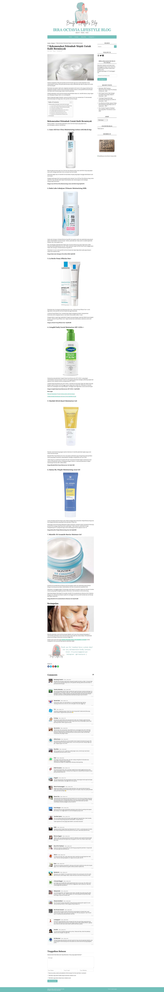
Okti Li (55, 854)
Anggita (56, 778)
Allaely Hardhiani (58, 901)
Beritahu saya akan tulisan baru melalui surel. (60, 978)
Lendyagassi (57, 919)
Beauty (53, 43)
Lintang (56, 718)
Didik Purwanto (58, 768)
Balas (92, 685)
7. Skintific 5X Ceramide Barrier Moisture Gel (58, 114)
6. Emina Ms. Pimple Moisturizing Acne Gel (58, 112)
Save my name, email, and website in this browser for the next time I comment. (67, 973)
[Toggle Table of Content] (70, 102)
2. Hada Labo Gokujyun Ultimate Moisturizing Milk (59, 107)
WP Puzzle (114, 989)
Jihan (55, 863)
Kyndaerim (56, 872)
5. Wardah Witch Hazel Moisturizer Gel (57, 111)
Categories (91, 37)
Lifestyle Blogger (58, 881)
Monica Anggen (58, 836)
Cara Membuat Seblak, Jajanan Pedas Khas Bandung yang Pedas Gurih (108, 103)
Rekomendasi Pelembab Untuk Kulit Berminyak (59, 104)
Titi (55, 709)
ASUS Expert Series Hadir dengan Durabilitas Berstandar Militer (107, 94)
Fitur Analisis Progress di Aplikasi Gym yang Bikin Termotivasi (107, 108)
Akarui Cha (56, 796)
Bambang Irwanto (58, 679)
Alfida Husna (57, 739)
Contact (76, 37)
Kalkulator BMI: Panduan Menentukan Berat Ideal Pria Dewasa (108, 89)
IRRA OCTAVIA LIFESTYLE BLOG (54, 989)
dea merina (57, 728)
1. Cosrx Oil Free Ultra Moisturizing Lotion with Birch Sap (61, 105)
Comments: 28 (59, 51)
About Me (83, 37)
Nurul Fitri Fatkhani (59, 846)
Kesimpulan (51, 115)
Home (70, 37)
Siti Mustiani (57, 938)
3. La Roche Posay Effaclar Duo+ (56, 108)
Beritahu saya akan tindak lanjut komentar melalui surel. (62, 975)
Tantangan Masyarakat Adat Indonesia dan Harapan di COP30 (106, 98)
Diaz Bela (56, 749)
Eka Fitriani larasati (59, 909)
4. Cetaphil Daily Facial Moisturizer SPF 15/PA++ (59, 110)
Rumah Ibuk (57, 700)
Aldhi (55, 827)
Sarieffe (56, 929)
